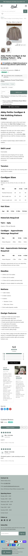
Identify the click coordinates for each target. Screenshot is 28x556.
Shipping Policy (20, 548)
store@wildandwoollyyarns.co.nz (11, 486)
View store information (7, 104)
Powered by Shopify (14, 553)
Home (2, 17)
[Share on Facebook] (2, 409)
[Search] (25, 11)
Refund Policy (13, 548)
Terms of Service (14, 550)
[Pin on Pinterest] (10, 409)
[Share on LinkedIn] (7, 409)
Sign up (22, 533)
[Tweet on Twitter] (5, 409)
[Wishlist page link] (2, 13)
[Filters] (22, 427)
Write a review (10, 427)
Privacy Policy (5, 548)
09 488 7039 (7, 483)
